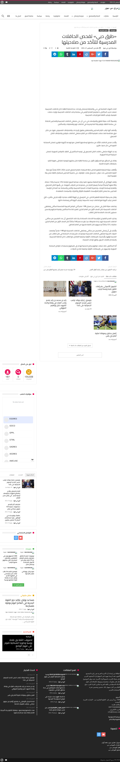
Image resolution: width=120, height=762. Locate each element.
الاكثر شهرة (30, 474)
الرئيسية (114, 27)
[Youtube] (6, 2)
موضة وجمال (80, 2)
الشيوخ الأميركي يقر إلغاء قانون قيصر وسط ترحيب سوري (106, 289)
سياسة (56, 2)
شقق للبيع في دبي (114, 750)
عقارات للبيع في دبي (113, 745)
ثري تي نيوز (107, 48)
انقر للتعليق (80, 355)
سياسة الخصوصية (114, 716)
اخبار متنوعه (104, 30)
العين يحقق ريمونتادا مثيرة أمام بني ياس (105, 334)
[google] (93, 54)
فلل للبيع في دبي (114, 747)
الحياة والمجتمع (93, 2)
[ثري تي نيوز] (112, 7)
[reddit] (86, 54)
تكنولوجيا (71, 2)
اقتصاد (63, 2)
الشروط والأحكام (114, 719)
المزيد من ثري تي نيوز (97, 276)
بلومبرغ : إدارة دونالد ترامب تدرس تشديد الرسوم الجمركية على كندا (81, 303)
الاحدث (20, 474)
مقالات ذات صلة (111, 276)
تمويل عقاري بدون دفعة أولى (111, 742)
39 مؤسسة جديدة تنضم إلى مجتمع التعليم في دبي (59, 268)
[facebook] (105, 54)
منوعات (102, 2)
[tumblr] (67, 54)
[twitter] (99, 54)
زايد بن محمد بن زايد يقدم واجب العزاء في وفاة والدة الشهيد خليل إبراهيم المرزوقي (55, 304)
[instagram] (2, 2)
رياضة (50, 2)
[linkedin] (74, 54)
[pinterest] (80, 54)
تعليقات (11, 474)
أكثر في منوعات (84, 276)
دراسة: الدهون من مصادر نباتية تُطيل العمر (103, 268)
